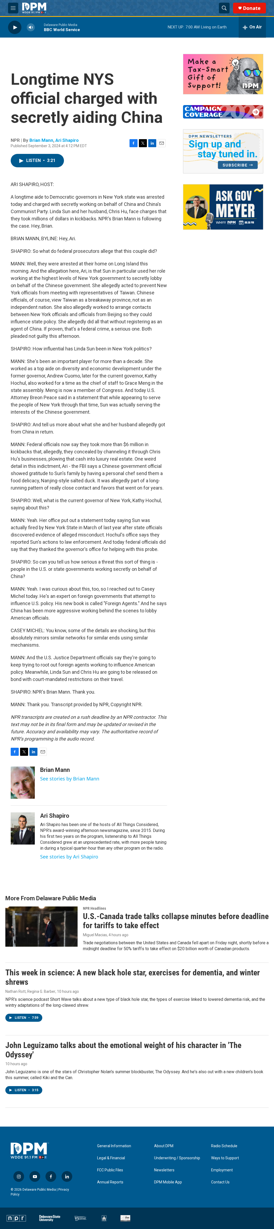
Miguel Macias (95, 935)
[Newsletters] (223, 151)
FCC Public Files (110, 1170)
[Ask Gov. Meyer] (223, 206)
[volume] (30, 27)
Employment (222, 1170)
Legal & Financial (111, 1158)
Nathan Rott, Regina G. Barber (30, 991)
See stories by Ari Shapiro (69, 856)
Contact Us (220, 1182)
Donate (252, 8)
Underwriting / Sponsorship (177, 1158)
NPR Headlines (94, 908)
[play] (14, 27)
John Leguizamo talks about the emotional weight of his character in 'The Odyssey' (123, 1050)
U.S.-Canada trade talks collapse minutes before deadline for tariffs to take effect (176, 921)
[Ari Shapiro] (23, 828)
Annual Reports (110, 1182)
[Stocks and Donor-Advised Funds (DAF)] (223, 74)
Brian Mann (41, 140)
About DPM (163, 1146)
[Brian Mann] (23, 783)
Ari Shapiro (67, 140)
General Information (114, 1146)
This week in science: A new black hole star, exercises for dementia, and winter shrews (132, 977)
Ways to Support (225, 1158)
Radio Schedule (224, 1146)
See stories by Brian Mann (69, 778)
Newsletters (164, 1170)
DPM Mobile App (168, 1182)
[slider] (39, 27)
